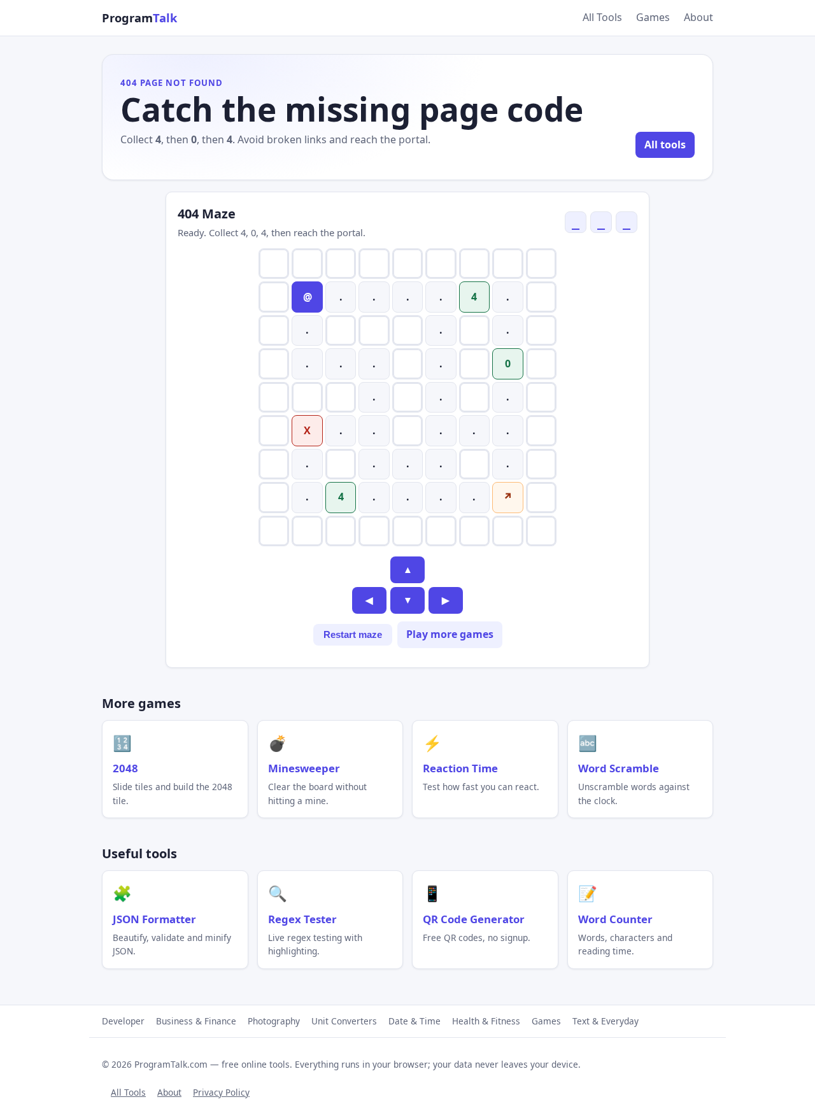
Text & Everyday (605, 1021)
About (698, 17)
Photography (274, 1021)
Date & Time (414, 1021)
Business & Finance (196, 1021)
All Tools (602, 17)
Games (653, 17)
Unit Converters (344, 1021)
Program (139, 17)
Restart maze (352, 635)
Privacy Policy (221, 1092)
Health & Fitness (486, 1021)
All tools (665, 145)
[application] (407, 397)
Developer (123, 1021)
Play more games (449, 634)
